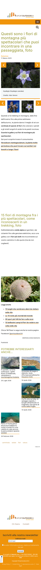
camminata (6, 442)
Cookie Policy (16, 564)
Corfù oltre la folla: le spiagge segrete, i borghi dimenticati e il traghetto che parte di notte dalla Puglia (30, 402)
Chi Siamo (16, 524)
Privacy (1, 559)
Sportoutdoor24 (16, 333)
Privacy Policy (6, 564)
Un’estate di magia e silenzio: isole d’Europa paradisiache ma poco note (30, 374)
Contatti (26, 524)
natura (25, 442)
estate (14, 442)
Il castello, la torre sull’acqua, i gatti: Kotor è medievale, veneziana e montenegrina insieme (10, 373)
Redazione (4, 56)
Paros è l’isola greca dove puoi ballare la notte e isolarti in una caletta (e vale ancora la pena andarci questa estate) (10, 428)
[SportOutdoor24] (20, 14)
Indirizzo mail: (20, 538)
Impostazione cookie (20, 528)
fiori (19, 442)
